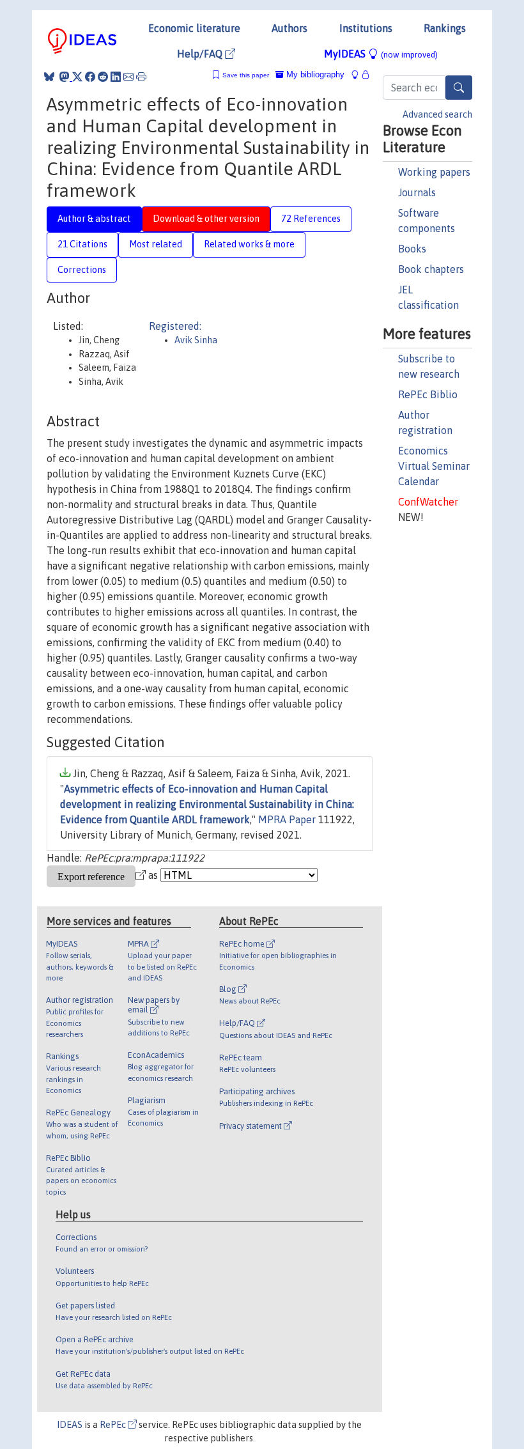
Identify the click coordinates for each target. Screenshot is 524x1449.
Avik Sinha (195, 340)
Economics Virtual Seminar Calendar (434, 466)
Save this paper (245, 75)
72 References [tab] (311, 218)
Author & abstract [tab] (94, 218)
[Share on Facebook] (90, 76)
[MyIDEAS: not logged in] (358, 74)
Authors (289, 28)
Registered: (175, 326)
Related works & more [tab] (249, 244)
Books (412, 248)
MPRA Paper (287, 819)
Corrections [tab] (82, 270)
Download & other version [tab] (206, 218)
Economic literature (194, 28)
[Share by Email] (128, 76)
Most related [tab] (155, 244)
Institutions (365, 28)
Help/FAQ (201, 53)
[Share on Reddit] (103, 76)
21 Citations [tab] (82, 244)
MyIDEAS (381, 53)
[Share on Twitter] (77, 76)
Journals (417, 192)
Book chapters (431, 269)
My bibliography (314, 74)
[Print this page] (141, 76)
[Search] (458, 87)
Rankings (445, 28)
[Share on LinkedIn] (116, 76)
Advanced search (437, 114)
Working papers (434, 172)
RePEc (114, 1425)
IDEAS (69, 1425)
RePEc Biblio (428, 394)
